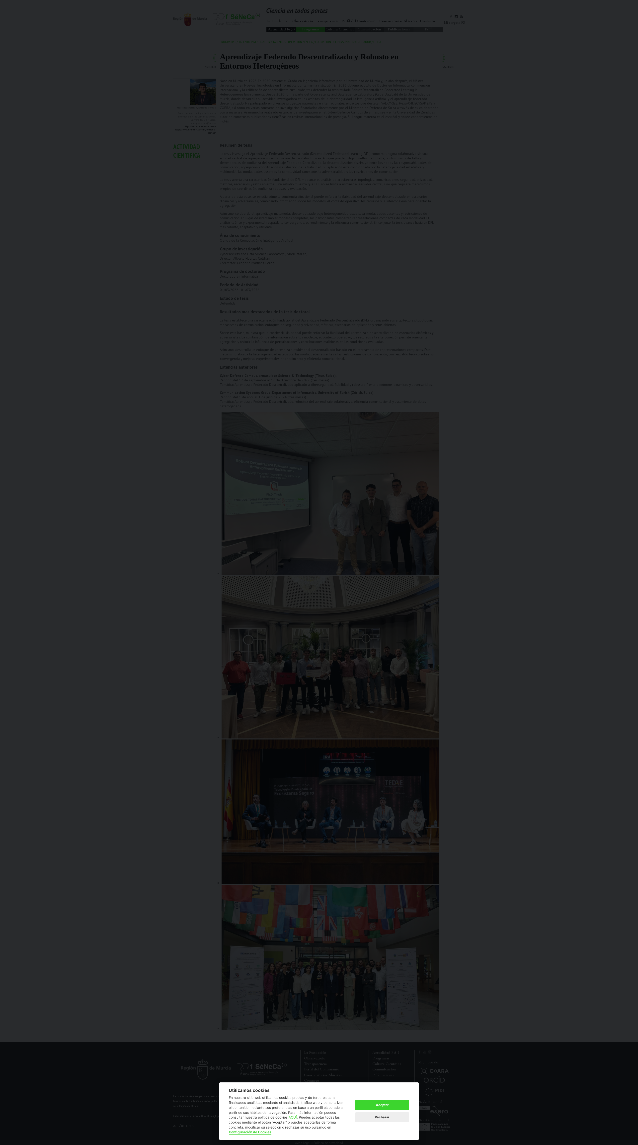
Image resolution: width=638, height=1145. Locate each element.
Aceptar (382, 1105)
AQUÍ (293, 1117)
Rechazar (382, 1117)
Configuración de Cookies (250, 1132)
